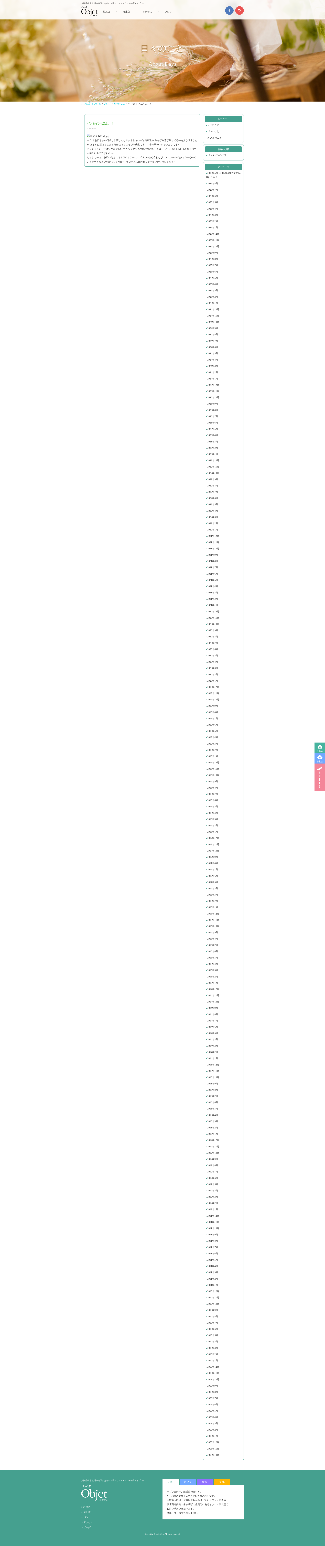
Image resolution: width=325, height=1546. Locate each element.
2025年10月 (213, 246)
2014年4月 (212, 1039)
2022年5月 (212, 504)
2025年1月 (212, 303)
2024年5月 (212, 353)
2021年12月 (213, 536)
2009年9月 (212, 1386)
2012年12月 (213, 1140)
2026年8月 (212, 183)
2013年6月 (212, 1102)
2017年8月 (212, 863)
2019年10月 (213, 699)
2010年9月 (212, 1310)
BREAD (320, 777)
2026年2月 (212, 221)
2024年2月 (212, 372)
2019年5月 (212, 731)
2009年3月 (212, 1423)
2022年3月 (212, 517)
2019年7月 (212, 718)
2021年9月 (212, 555)
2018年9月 (212, 781)
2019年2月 (212, 750)
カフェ (188, 1481)
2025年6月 (212, 271)
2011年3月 (212, 1272)
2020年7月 (212, 643)
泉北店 (320, 761)
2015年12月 (213, 913)
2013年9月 (212, 1083)
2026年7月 (212, 190)
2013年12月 (213, 1064)
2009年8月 (212, 1392)
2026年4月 (212, 209)
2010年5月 (212, 1335)
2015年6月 (212, 951)
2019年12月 (213, 687)
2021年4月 (212, 586)
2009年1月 (212, 1436)
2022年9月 (212, 479)
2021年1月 (212, 605)
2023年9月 (212, 403)
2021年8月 (212, 561)
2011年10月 (213, 1228)
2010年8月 (212, 1316)
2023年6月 (212, 422)
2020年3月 (212, 668)
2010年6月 (212, 1329)
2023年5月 (212, 429)
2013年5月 (212, 1108)
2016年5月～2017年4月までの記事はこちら (223, 175)
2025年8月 (212, 259)
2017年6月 (212, 876)
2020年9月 (212, 630)
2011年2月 (212, 1279)
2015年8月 (212, 939)
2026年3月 (212, 215)
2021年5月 (212, 580)
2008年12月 (213, 1442)
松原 (205, 1481)
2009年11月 (213, 1373)
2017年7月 (212, 869)
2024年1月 (212, 378)
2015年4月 (212, 964)
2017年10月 (213, 851)
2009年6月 (212, 1404)
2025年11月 (213, 240)
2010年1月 (212, 1360)
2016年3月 (212, 895)
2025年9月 (212, 253)
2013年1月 (212, 1134)
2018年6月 (212, 800)
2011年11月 (213, 1222)
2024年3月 (212, 366)
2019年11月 (213, 693)
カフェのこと (214, 137)
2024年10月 (213, 322)
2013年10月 (213, 1077)
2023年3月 (212, 441)
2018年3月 (212, 819)
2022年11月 (213, 466)
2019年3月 (212, 744)
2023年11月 (213, 391)
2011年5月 (212, 1260)
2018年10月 (213, 775)
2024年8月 (212, 334)
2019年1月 (212, 756)
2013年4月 (212, 1115)
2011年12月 (213, 1216)
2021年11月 (213, 542)
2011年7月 (212, 1247)
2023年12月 (213, 385)
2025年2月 (212, 297)
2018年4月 (212, 813)
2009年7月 (212, 1398)
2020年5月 (212, 655)
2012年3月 (212, 1197)
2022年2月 (212, 523)
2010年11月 (213, 1297)
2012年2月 (212, 1203)
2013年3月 (212, 1121)
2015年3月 (212, 970)
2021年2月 (212, 599)
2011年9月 (212, 1234)
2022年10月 (213, 473)
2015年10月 (213, 926)
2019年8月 (212, 712)
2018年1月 (212, 832)
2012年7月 (212, 1171)
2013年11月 (213, 1071)
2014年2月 (212, 1052)
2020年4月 (212, 662)
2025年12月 (213, 234)
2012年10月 (213, 1153)
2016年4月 (212, 888)
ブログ (168, 11)
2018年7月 (212, 794)
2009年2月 (212, 1430)
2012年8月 (212, 1165)
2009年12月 (213, 1367)
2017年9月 (212, 857)
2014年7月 (212, 1020)
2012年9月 (212, 1159)
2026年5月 (212, 202)
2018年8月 (212, 788)
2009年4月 (212, 1417)
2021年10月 (213, 548)
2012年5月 (212, 1184)
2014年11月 (213, 995)
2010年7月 (212, 1323)
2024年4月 (212, 359)
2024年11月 (213, 315)
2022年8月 (212, 485)
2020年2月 (212, 674)
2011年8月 (212, 1241)
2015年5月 (212, 957)
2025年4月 (212, 284)
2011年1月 (212, 1285)
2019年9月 (212, 706)
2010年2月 (212, 1354)
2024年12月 (213, 309)
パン (85, 1517)
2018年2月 (212, 825)
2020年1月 (212, 681)
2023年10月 (213, 397)
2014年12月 (213, 989)
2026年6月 (212, 196)
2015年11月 (213, 920)
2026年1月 (212, 227)
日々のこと (213, 125)
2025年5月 (212, 278)
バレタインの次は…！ (219, 155)
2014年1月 (212, 1058)
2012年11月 (213, 1146)
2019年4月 (212, 737)
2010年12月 (213, 1291)
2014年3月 (212, 1046)
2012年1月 (212, 1209)
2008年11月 (213, 1448)
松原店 (320, 751)
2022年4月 (212, 511)
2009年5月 (212, 1411)
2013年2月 (212, 1127)
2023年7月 (212, 416)
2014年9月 (212, 1008)
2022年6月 (212, 498)
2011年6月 (212, 1253)
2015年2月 (212, 976)
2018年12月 (213, 762)
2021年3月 (212, 592)
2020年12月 (213, 611)
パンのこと (213, 131)
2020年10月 (213, 624)
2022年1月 (212, 529)
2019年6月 (212, 725)
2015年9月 (212, 932)
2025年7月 (212, 265)
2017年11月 (213, 844)
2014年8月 (212, 1014)
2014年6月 (212, 1027)
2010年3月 (212, 1348)
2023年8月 (212, 410)
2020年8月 (212, 636)
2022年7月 (212, 492)
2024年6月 (212, 347)
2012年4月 (212, 1190)
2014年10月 (213, 1001)
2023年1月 (212, 454)
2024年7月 (212, 341)
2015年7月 (212, 945)
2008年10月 (213, 1455)
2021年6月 (212, 574)
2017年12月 (213, 838)
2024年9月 (212, 328)
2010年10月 (213, 1304)
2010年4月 (212, 1341)
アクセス (147, 11)
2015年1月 (212, 983)
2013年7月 (212, 1096)
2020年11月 (213, 618)
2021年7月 (212, 567)
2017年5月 (212, 882)
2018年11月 (213, 769)
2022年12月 (213, 460)
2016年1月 (212, 907)
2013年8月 (212, 1090)
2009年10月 (213, 1379)
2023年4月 (212, 435)
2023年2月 (212, 448)
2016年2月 (212, 901)
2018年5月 (212, 806)
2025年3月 (212, 290)
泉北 (222, 1481)
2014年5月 (212, 1033)
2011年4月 (212, 1266)
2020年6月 (212, 649)
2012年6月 (212, 1178)
